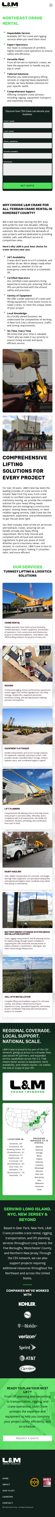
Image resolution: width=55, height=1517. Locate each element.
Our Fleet (9, 1491)
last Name (8, 131)
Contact (8, 1503)
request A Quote (27, 1438)
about (6, 1485)
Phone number (10, 152)
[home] (10, 5)
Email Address (10, 141)
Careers (8, 1497)
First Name (9, 121)
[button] (50, 5)
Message (7, 162)
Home (6, 1479)
